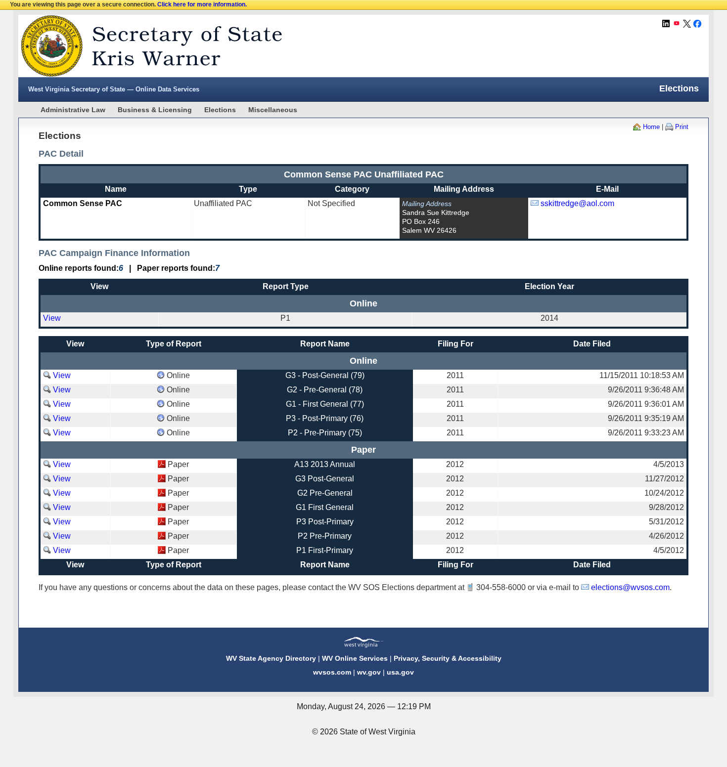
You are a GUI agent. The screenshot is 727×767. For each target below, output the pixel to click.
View (52, 318)
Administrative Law (73, 110)
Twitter (687, 24)
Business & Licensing (155, 110)
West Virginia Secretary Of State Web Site (145, 46)
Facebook (697, 24)
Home (651, 126)
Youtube (677, 24)
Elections (220, 110)
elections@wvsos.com (630, 587)
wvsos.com (332, 672)
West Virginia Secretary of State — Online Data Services (113, 89)
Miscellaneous (272, 110)
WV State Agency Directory (271, 658)
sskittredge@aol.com (577, 203)
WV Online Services (355, 658)
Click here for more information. (202, 4)
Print (681, 126)
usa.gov (400, 672)
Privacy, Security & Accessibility (447, 658)
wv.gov (369, 672)
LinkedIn (666, 24)
